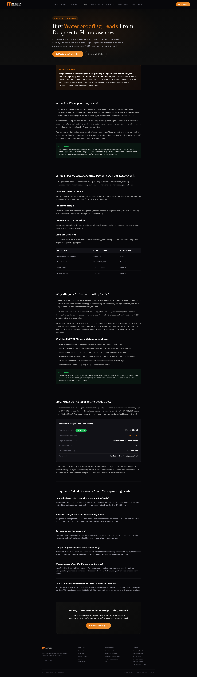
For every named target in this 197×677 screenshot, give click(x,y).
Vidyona (152, 672)
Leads (83, 4)
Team (133, 4)
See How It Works (95, 54)
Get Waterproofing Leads (67, 54)
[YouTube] (46, 660)
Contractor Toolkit (111, 653)
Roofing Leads (138, 659)
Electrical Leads (138, 653)
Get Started (183, 4)
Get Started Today (97, 626)
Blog (140, 4)
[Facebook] (43, 660)
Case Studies (122, 4)
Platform (73, 4)
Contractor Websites (112, 656)
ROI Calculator (110, 651)
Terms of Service (141, 672)
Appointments (97, 4)
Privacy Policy (128, 672)
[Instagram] (48, 660)
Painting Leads (138, 662)
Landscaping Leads (139, 664)
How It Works (60, 4)
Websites (109, 4)
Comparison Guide (111, 659)
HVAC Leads (137, 656)
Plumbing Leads (138, 651)
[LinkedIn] (51, 660)
